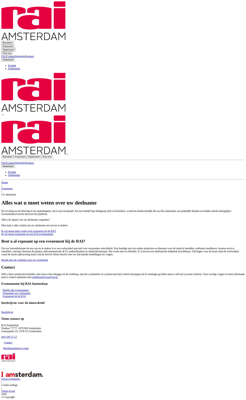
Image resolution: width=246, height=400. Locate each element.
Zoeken (30, 162)
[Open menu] (2, 114)
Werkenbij (20, 162)
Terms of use (8, 391)
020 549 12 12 (9, 337)
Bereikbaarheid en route (16, 348)
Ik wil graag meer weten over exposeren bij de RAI (28, 231)
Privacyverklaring (10, 379)
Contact (11, 162)
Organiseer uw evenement (16, 293)
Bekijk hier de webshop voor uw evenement (24, 260)
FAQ (4, 162)
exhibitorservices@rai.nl (44, 277)
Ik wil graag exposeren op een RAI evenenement (27, 234)
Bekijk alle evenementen (16, 290)
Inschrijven (7, 312)
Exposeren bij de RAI (14, 296)
